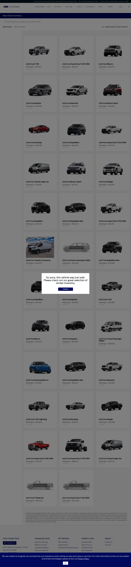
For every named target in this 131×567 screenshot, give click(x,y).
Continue (65, 289)
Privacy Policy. (83, 559)
